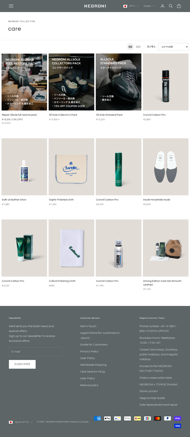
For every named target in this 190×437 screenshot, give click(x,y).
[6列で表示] (138, 46)
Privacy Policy (89, 351)
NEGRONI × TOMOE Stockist (158, 384)
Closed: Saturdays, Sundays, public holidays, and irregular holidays (159, 354)
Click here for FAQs (92, 371)
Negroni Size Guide (152, 398)
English (147, 6)
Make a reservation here (156, 377)
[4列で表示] (130, 46)
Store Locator (149, 391)
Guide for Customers (94, 344)
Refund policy (89, 385)
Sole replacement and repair (159, 404)
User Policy (87, 358)
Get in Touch (88, 326)
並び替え (151, 46)
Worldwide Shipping (93, 364)
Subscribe (22, 364)
